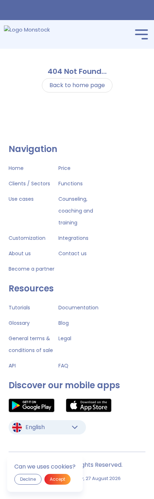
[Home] (37, 34)
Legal (64, 338)
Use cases (21, 199)
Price (64, 168)
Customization (27, 238)
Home (16, 168)
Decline (28, 479)
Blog (63, 323)
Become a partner (31, 268)
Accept (57, 479)
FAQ (63, 365)
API (12, 365)
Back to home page (77, 85)
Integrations (73, 238)
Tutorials (19, 307)
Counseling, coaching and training (75, 210)
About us (20, 253)
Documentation (78, 307)
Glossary (19, 323)
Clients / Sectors (29, 183)
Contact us (72, 253)
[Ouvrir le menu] (141, 34)
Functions (70, 183)
